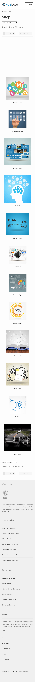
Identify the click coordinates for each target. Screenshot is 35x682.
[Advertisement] (17, 56)
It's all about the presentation (20, 671)
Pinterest (5, 660)
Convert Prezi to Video (9, 549)
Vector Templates (7, 594)
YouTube (5, 643)
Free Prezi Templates (8, 578)
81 (20, 34)
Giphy (4, 654)
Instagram (6, 649)
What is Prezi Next (7, 539)
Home (5, 11)
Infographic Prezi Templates (11, 589)
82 (24, 34)
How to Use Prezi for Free (10, 560)
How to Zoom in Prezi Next (10, 533)
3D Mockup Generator (8, 605)
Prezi (7, 512)
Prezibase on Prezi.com (9, 600)
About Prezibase (7, 584)
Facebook (5, 638)
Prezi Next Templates (9, 528)
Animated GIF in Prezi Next (10, 544)
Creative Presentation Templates (12, 555)
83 (27, 34)
